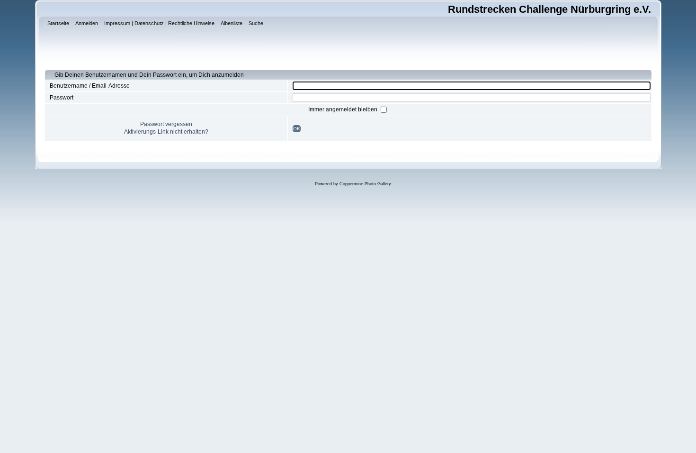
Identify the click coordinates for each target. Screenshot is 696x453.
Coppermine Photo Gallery (365, 183)
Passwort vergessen (166, 124)
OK (296, 128)
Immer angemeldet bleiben (343, 109)
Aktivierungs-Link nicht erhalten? (166, 131)
